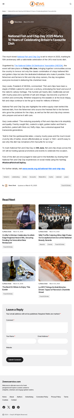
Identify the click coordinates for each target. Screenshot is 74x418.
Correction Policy (42, 397)
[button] (3, 4)
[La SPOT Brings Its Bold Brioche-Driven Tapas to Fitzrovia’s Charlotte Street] (55, 268)
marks (51, 177)
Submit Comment (14, 360)
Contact (14, 400)
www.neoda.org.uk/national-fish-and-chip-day (43, 168)
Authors (19, 397)
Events (50, 244)
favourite (33, 177)
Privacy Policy (56, 397)
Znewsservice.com (11, 381)
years (66, 177)
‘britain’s (6, 177)
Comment (10, 320)
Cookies (5, 400)
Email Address (43, 336)
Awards (42, 244)
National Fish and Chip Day (28, 56)
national (58, 177)
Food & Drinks (66, 185)
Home (4, 11)
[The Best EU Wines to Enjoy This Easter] (18, 268)
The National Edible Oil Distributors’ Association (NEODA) (38, 65)
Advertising (29, 397)
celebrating (16, 177)
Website (9, 347)
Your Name (10, 336)
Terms (66, 397)
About (12, 397)
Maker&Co (42, 177)
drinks (25, 177)
